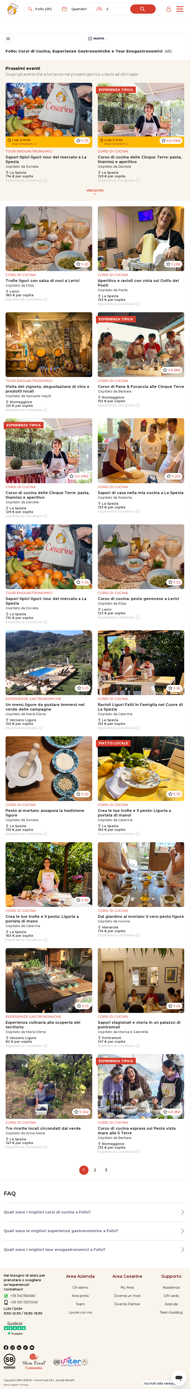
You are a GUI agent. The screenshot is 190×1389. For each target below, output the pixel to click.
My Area (127, 1287)
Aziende (171, 1304)
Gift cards (171, 1296)
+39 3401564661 (22, 1296)
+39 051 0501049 (24, 1302)
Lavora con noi (80, 1312)
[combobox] (46, 9)
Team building (171, 1312)
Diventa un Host (127, 1296)
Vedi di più (95, 190)
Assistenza (171, 1287)
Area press (80, 1296)
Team (80, 1304)
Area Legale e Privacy (16, 1384)
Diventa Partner (127, 1304)
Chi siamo (80, 1287)
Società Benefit (65, 1380)
